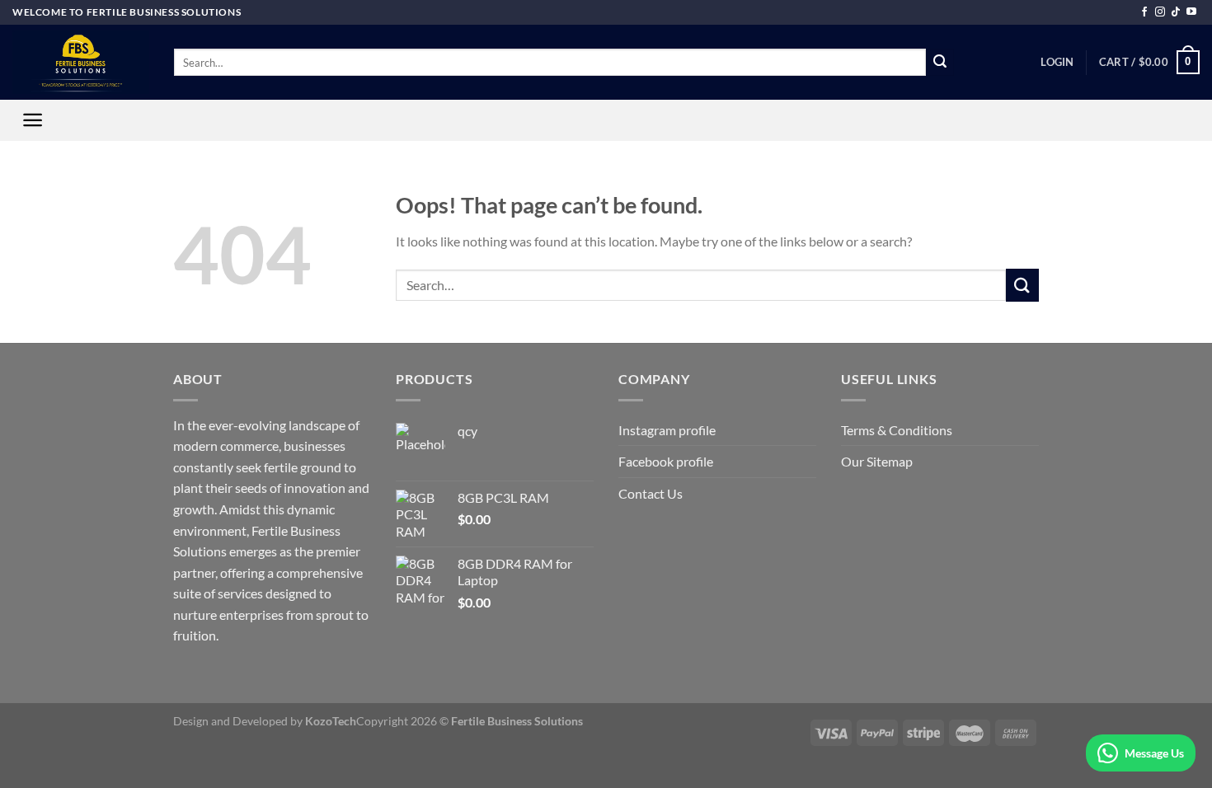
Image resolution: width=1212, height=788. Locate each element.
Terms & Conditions (896, 430)
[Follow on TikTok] (1176, 12)
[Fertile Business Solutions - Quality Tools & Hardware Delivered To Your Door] (80, 62)
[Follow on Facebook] (1144, 12)
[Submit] (940, 63)
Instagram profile (667, 430)
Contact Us (650, 493)
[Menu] (32, 120)
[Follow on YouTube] (1191, 12)
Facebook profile (665, 461)
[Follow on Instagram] (1160, 12)
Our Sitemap (877, 461)
